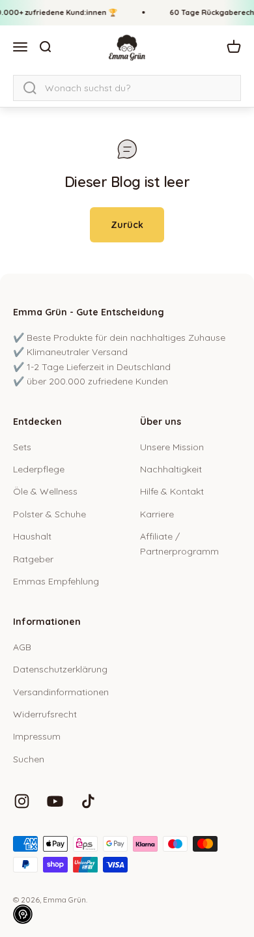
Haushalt (32, 536)
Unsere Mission (172, 447)
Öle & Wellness (45, 491)
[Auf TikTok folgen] (88, 801)
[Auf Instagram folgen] (22, 801)
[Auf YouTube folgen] (55, 801)
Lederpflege (38, 469)
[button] (23, 914)
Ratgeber (33, 559)
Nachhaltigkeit (171, 469)
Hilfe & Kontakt (172, 491)
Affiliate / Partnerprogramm (179, 543)
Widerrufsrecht (45, 714)
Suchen (28, 759)
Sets (22, 447)
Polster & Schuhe (49, 514)
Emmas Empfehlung (56, 581)
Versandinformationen (61, 692)
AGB (22, 647)
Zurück (127, 225)
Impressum (37, 736)
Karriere (157, 514)
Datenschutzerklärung (60, 669)
